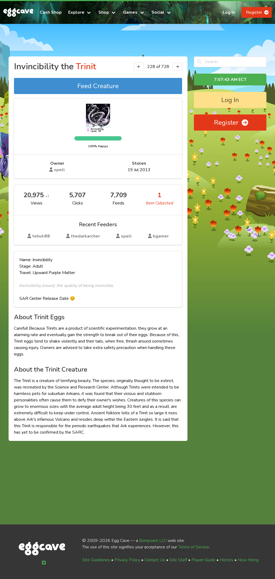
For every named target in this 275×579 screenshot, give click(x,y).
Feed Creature (98, 86)
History (226, 560)
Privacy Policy (127, 560)
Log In (229, 12)
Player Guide (203, 560)
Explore (76, 12)
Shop (103, 12)
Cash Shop (51, 12)
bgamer (160, 236)
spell (59, 170)
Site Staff (178, 560)
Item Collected (159, 203)
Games (130, 12)
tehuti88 (40, 236)
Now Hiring (248, 560)
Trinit (86, 66)
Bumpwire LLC (153, 541)
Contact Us (154, 560)
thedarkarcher (85, 236)
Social (157, 12)
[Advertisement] (137, 42)
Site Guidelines (96, 560)
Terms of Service (193, 547)
